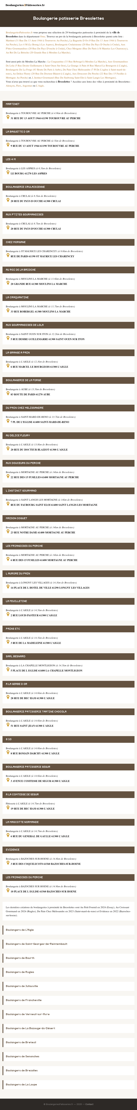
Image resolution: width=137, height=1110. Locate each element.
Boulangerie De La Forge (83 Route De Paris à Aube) (33, 69)
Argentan (27, 85)
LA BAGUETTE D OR (18, 132)
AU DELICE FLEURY (18, 435)
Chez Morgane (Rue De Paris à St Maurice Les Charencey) (96, 48)
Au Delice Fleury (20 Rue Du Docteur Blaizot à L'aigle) (42, 73)
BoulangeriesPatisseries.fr (19, 32)
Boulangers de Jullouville (22, 986)
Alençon (10, 85)
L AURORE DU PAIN (18, 573)
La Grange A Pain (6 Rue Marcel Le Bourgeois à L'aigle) (97, 65)
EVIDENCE (12, 850)
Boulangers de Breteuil (21, 1042)
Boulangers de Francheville (24, 1000)
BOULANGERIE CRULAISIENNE (25, 187)
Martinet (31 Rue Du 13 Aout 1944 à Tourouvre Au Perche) (37, 40)
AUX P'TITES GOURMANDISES (24, 214)
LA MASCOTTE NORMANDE (22, 822)
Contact (89, 1104)
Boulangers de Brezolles (22, 1070)
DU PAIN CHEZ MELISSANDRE (24, 408)
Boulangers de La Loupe (21, 1084)
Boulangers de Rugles (20, 972)
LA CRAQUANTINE (17, 297)
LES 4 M (11, 159)
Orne (42, 36)
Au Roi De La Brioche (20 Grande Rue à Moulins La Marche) (38, 52)
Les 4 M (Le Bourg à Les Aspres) (36, 44)
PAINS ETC (13, 629)
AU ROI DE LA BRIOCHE (21, 270)
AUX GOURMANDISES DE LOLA (25, 325)
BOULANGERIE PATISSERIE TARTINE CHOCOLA (36, 711)
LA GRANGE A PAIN (18, 352)
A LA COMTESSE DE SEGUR (22, 794)
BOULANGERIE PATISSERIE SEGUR (28, 767)
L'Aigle (40, 85)
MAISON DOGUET (16, 518)
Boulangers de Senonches (22, 1056)
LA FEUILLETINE (16, 601)
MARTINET (13, 104)
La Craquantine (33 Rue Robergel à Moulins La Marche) (77, 61)
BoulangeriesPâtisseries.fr (25, 5)
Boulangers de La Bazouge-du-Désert (30, 1028)
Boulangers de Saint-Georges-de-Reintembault (36, 944)
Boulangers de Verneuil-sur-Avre (28, 1014)
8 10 (9, 739)
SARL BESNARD (15, 656)
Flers (18, 85)
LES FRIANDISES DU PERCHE (24, 546)
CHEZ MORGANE (16, 242)
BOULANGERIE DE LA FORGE (23, 380)
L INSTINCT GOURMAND (21, 491)
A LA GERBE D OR (16, 684)
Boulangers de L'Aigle (20, 930)
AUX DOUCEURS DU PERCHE (23, 463)
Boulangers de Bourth (20, 958)
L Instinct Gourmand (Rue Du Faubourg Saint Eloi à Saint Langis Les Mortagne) (74, 77)
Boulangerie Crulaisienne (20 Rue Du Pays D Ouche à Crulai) (87, 44)
